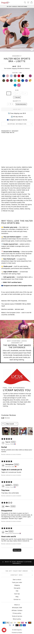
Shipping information (17, 124)
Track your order (17, 582)
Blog (17, 596)
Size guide (17, 588)
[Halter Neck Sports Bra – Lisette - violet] (13, 157)
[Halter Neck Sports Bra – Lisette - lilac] (7, 156)
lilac (15, 75)
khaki (3, 80)
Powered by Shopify (17, 632)
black (22, 75)
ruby (30, 75)
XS (9, 93)
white (26, 75)
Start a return (17, 579)
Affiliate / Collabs (17, 610)
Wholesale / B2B (17, 607)
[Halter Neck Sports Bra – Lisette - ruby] (15, 156)
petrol (3, 75)
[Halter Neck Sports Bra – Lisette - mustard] (9, 157)
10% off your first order (17, 571)
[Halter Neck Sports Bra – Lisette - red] (9, 156)
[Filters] (3, 423)
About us (17, 604)
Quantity (17, 101)
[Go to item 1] (6, 431)
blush (7, 75)
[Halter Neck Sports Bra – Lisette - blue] (11, 157)
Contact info (17, 575)
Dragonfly (17, 56)
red (18, 75)
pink (18, 85)
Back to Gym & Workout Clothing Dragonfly (18, 562)
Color (17, 72)
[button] (4, 630)
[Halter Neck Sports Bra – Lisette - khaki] (2, 157)
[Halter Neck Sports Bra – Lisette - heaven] (5, 156)
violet (26, 80)
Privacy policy (17, 613)
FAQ (17, 591)
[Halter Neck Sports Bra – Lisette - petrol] (2, 156)
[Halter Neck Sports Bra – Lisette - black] (11, 156)
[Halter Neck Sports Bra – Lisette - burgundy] (4, 157)
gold (30, 80)
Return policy (17, 619)
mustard (18, 80)
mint (15, 80)
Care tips (17, 594)
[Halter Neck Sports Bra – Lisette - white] (13, 156)
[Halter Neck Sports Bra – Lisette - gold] (15, 157)
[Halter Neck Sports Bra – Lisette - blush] (4, 156)
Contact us (17, 599)
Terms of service (17, 616)
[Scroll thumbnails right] (30, 431)
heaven (11, 75)
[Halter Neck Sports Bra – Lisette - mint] (7, 157)
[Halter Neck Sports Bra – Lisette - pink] (4, 159)
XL (25, 93)
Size (17, 90)
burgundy (7, 80)
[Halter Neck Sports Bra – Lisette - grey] (5, 157)
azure (15, 85)
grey (11, 80)
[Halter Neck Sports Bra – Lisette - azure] (2, 159)
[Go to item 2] (14, 431)
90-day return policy (21, 104)
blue (22, 80)
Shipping (14, 68)
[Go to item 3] (23, 431)
